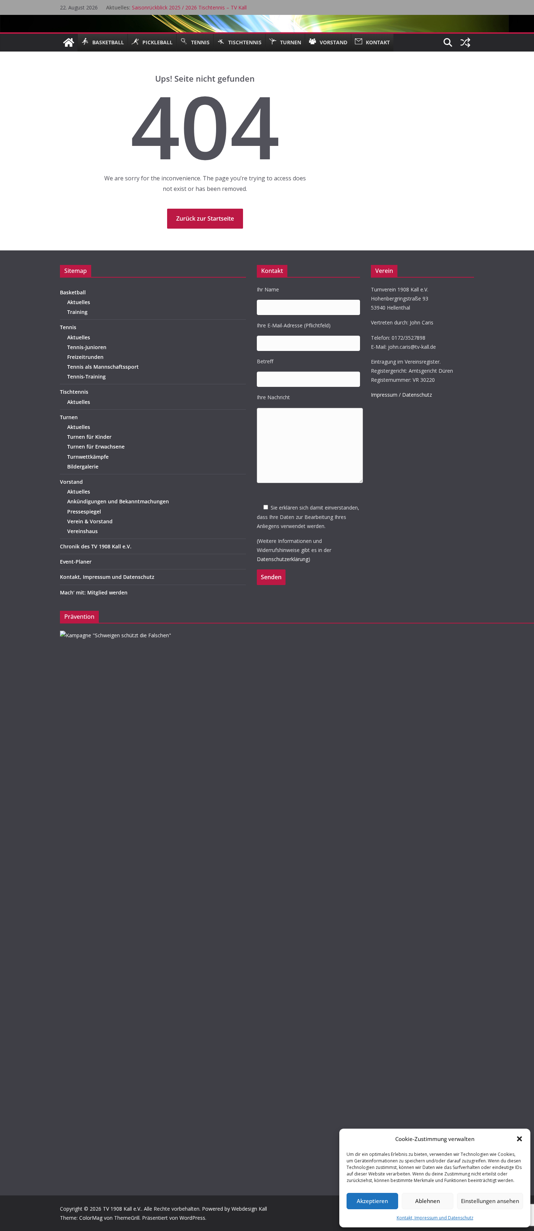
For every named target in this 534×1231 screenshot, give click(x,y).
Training (77, 311)
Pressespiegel (84, 511)
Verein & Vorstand (90, 521)
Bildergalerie (82, 466)
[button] (519, 1138)
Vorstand (71, 481)
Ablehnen (427, 1201)
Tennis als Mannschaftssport (103, 366)
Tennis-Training (86, 376)
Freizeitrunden (85, 356)
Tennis (68, 327)
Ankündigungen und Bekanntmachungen (118, 501)
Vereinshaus (82, 531)
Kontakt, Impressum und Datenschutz (435, 1218)
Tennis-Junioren (86, 347)
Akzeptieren (372, 1201)
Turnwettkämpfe (88, 456)
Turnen (69, 417)
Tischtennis (74, 391)
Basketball (73, 292)
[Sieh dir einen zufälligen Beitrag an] (465, 42)
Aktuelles (78, 302)
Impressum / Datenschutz (401, 394)
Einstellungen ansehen (490, 1201)
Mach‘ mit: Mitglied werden (94, 592)
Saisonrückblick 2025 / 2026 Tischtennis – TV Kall (189, 7)
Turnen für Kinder (89, 436)
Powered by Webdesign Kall (234, 1208)
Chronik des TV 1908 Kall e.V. (96, 546)
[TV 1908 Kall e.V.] (68, 42)
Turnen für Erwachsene (96, 446)
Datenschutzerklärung (282, 559)
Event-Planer (76, 561)
